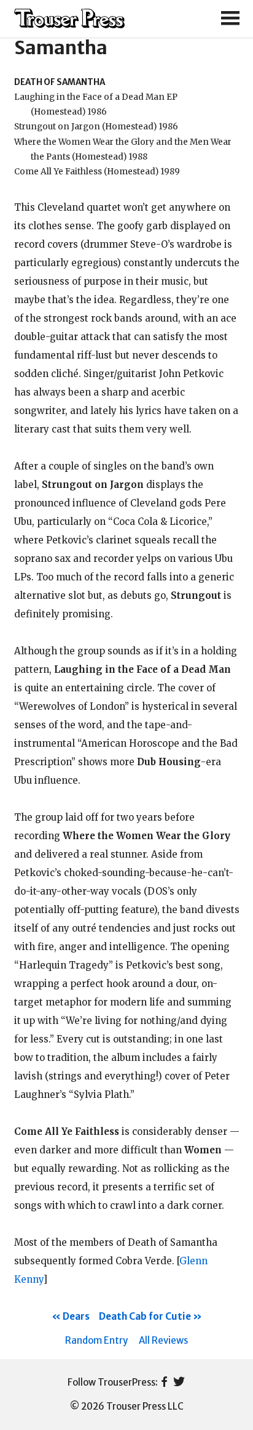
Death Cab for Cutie (145, 1316)
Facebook (164, 1382)
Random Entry (96, 1340)
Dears (76, 1316)
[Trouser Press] (69, 19)
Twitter (179, 1382)
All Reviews (163, 1340)
